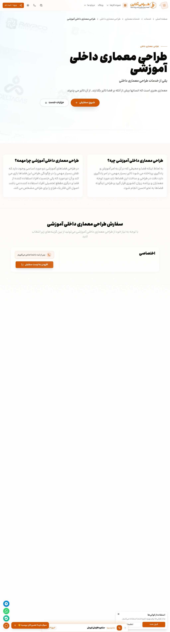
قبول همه (154, 624)
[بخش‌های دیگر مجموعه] (164, 5)
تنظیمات (129, 624)
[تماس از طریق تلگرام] (6, 604)
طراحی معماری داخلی (110, 19)
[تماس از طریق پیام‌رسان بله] (6, 618)
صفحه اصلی (161, 19)
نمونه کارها (115, 5)
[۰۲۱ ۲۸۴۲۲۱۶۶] (34, 5)
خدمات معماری (132, 19)
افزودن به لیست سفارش (36, 265)
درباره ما (91, 5)
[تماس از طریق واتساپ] (6, 611)
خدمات (147, 19)
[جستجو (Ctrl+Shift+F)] (41, 5)
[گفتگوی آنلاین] (6, 626)
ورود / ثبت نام (11, 5)
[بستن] (119, 614)
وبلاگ (100, 5)
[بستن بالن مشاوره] (125, 627)
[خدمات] (125, 5)
